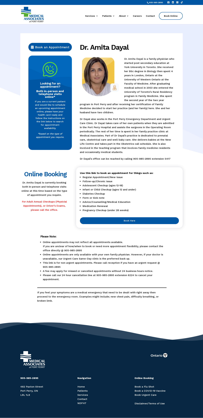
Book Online (171, 16)
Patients (107, 16)
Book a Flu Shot (144, 386)
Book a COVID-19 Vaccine (150, 390)
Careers (137, 16)
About (122, 16)
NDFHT (81, 403)
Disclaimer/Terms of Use (149, 403)
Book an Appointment (52, 47)
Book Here (129, 220)
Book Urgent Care (145, 394)
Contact (150, 16)
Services (90, 16)
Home (81, 386)
